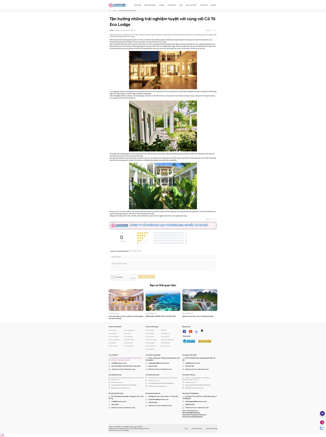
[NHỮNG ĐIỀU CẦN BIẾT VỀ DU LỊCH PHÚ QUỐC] (163, 300)
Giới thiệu (137, 5)
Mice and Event (150, 5)
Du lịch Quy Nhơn (128, 346)
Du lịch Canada (150, 333)
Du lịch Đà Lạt (112, 343)
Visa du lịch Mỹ (165, 336)
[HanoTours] (110, 10)
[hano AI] (322, 413)
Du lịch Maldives (150, 349)
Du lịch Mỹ (163, 330)
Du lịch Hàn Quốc (165, 343)
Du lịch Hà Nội (112, 330)
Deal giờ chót (191, 5)
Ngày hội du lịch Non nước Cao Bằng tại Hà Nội (197, 316)
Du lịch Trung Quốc (151, 346)
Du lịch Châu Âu (150, 336)
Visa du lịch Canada (151, 339)
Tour (181, 5)
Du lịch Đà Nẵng (128, 336)
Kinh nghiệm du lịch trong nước (127, 10)
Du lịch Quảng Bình (114, 336)
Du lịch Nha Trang (129, 339)
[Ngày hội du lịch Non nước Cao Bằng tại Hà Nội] (199, 300)
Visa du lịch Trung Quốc (167, 339)
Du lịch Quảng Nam (114, 339)
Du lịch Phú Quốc (128, 343)
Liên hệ (213, 5)
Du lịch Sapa (127, 333)
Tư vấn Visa (172, 5)
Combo (161, 5)
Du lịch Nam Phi (165, 333)
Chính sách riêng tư (197, 428)
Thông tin (203, 5)
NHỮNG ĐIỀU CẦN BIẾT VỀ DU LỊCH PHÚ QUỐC (161, 316)
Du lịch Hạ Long (113, 333)
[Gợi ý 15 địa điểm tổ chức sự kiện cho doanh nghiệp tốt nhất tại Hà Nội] (126, 300)
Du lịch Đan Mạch (150, 343)
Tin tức (115, 10)
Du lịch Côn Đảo (113, 346)
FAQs (186, 428)
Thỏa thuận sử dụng (211, 428)
